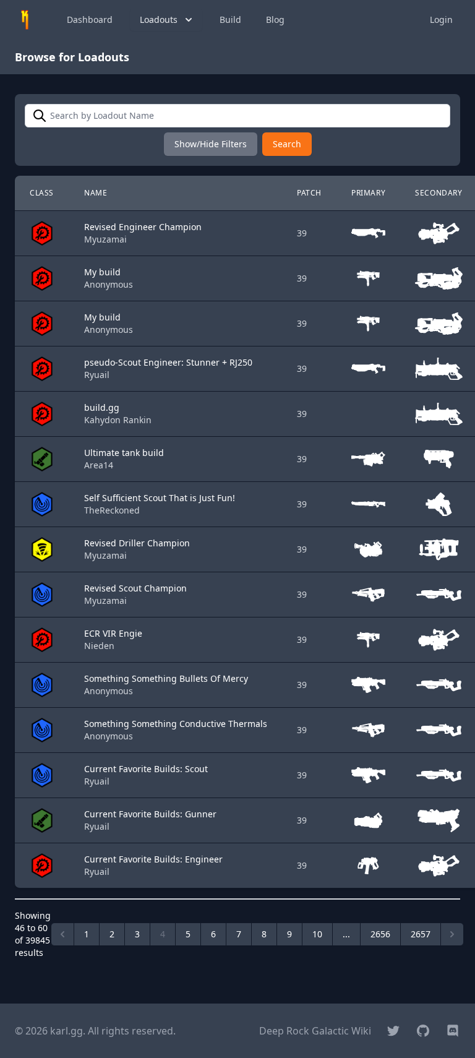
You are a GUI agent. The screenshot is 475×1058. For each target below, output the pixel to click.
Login (441, 19)
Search (287, 144)
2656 (380, 934)
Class (42, 192)
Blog (275, 19)
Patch (309, 192)
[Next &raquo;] (452, 934)
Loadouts (159, 19)
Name (95, 192)
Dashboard (90, 19)
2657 (420, 934)
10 (317, 934)
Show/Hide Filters (210, 144)
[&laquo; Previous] (62, 934)
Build (230, 19)
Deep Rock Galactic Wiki (315, 1031)
